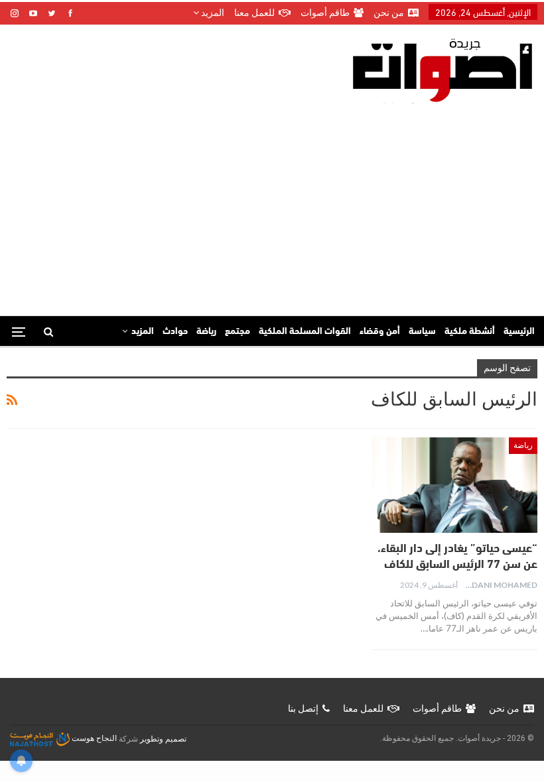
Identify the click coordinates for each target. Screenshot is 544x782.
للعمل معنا (254, 12)
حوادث (175, 332)
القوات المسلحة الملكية (305, 332)
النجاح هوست (93, 738)
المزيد (211, 12)
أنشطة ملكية (469, 332)
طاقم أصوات (325, 12)
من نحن (389, 12)
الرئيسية (519, 332)
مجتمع (237, 332)
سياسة (422, 332)
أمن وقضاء (380, 332)
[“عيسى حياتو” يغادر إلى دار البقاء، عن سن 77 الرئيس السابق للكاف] (454, 485)
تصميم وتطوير (163, 738)
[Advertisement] (272, 203)
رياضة (206, 332)
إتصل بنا (303, 708)
